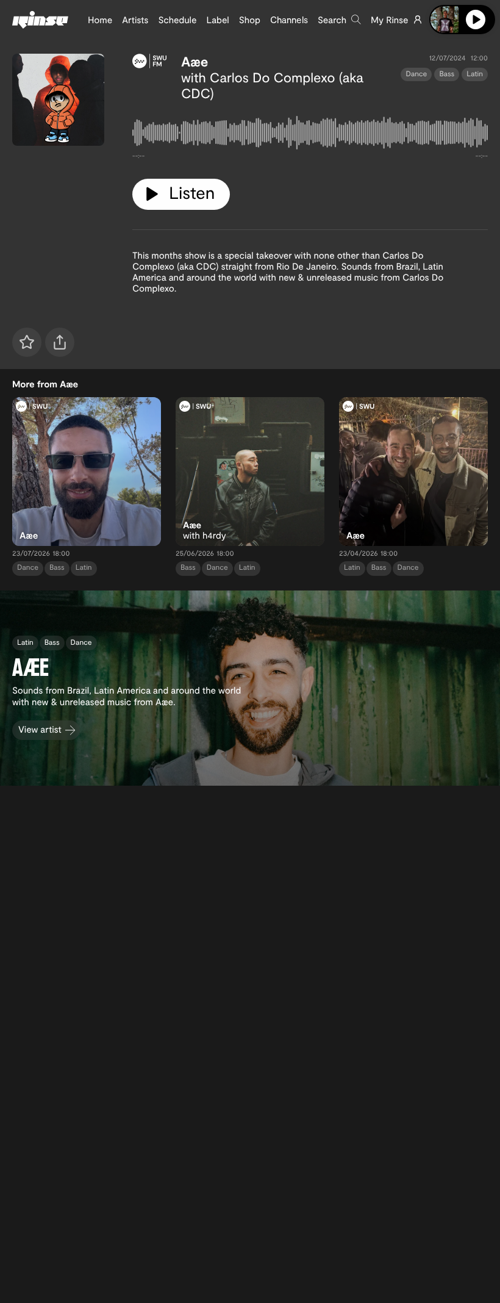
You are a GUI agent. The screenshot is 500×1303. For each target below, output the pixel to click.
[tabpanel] (310, 135)
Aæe (194, 62)
